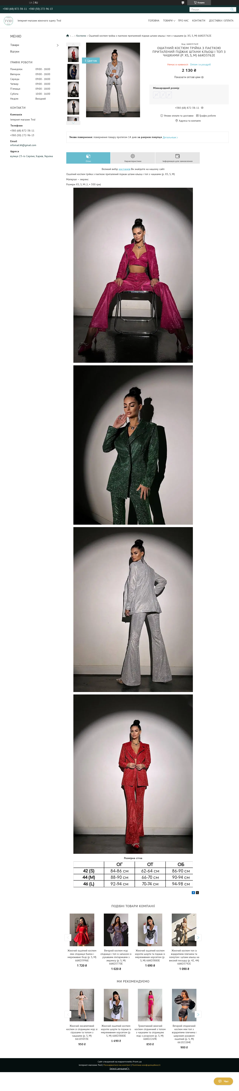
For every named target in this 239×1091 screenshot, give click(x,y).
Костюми (81, 35)
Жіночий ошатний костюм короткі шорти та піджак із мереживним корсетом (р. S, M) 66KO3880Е (150, 955)
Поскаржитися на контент (116, 1065)
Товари (168, 20)
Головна (153, 20)
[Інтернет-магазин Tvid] (8, 20)
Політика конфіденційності (146, 1065)
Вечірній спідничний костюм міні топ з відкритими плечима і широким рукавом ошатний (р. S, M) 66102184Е (184, 1034)
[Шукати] (232, 9)
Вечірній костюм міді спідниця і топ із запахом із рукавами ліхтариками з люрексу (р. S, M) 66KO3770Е (115, 957)
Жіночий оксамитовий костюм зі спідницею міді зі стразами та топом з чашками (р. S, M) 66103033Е (81, 1032)
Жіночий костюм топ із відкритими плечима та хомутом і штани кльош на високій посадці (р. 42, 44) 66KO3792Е (184, 957)
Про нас (183, 20)
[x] (197, 893)
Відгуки (14, 51)
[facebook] (193, 893)
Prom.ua (137, 1061)
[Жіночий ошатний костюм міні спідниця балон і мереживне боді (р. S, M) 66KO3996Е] (81, 930)
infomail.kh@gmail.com (23, 145)
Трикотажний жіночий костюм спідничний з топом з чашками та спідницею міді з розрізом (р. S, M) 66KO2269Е (150, 1032)
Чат (226, 1081)
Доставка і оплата (221, 20)
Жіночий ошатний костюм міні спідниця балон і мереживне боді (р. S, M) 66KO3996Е (82, 955)
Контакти (198, 20)
